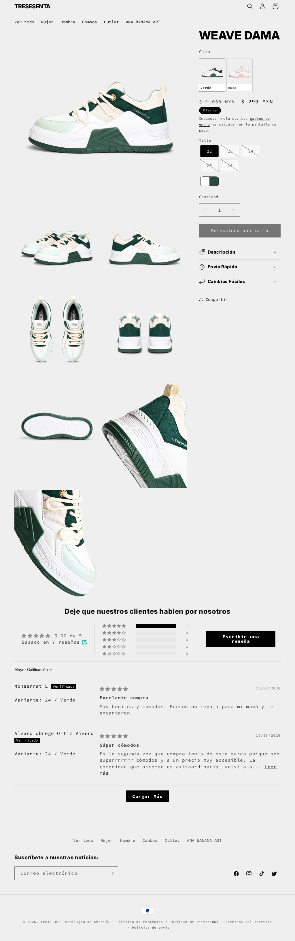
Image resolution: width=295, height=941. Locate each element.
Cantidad (208, 196)
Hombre (127, 840)
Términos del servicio (248, 922)
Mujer (107, 840)
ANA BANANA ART (204, 840)
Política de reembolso (139, 922)
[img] (114, 689)
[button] (250, 6)
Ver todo (83, 840)
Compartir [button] (217, 299)
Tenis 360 (50, 922)
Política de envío (151, 927)
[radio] (212, 75)
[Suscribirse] (111, 873)
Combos (150, 840)
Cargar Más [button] (147, 796)
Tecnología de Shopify (86, 922)
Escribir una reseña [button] (240, 639)
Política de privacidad (194, 922)
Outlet (172, 840)
